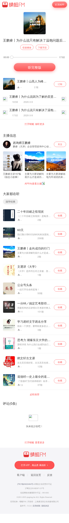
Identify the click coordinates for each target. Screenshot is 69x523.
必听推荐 (34, 394)
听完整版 (34, 67)
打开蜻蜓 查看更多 (35, 442)
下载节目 (42, 47)
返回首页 (36, 475)
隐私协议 (45, 506)
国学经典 (10, 201)
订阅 (60, 84)
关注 (60, 144)
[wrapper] (34, 261)
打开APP (59, 4)
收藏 (60, 215)
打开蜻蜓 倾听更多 (35, 124)
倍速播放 (26, 47)
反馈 (49, 475)
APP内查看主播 (33, 183)
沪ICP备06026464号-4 (26, 484)
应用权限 (36, 506)
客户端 (21, 475)
